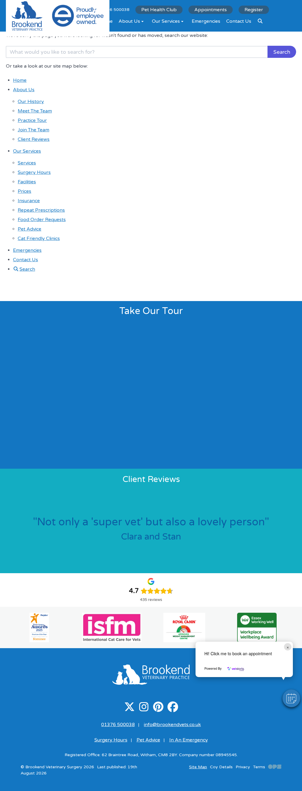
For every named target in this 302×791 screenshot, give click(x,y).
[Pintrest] (158, 709)
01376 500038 (118, 725)
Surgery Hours (34, 172)
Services (27, 163)
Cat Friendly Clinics (39, 238)
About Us (24, 90)
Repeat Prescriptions (41, 210)
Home (20, 80)
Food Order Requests (42, 220)
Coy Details (221, 766)
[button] (291, 698)
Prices (24, 191)
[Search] (260, 21)
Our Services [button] (166, 21)
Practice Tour (32, 120)
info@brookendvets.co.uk (172, 725)
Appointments (210, 10)
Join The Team (33, 130)
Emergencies (206, 21)
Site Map (198, 766)
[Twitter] (129, 709)
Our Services (27, 151)
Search (281, 52)
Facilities (27, 182)
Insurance (29, 201)
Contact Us (238, 21)
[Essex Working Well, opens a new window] (257, 627)
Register (253, 10)
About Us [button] (129, 21)
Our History (31, 101)
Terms (259, 766)
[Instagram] (143, 709)
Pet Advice (29, 229)
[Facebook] (172, 709)
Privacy (243, 766)
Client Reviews (34, 139)
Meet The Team (35, 111)
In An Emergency (188, 740)
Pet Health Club (159, 10)
